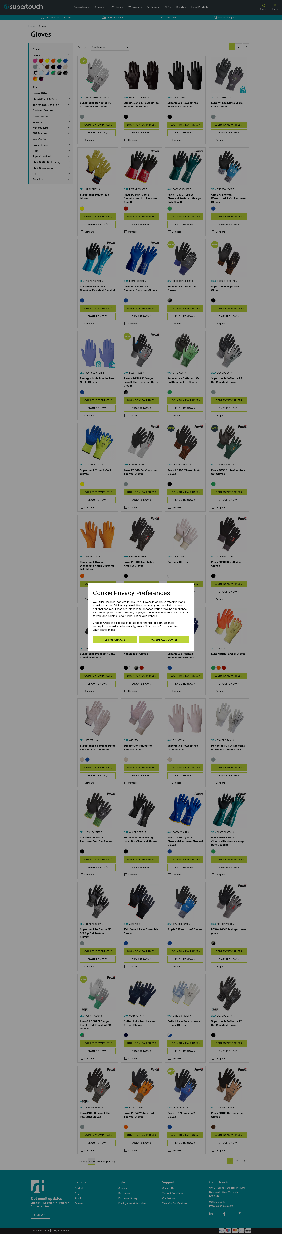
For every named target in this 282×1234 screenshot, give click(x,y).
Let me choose (115, 639)
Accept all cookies (164, 639)
